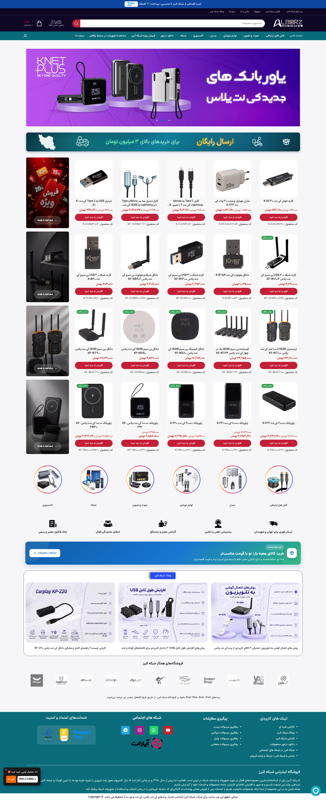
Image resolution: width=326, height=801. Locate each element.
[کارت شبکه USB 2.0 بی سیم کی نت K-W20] (94, 253)
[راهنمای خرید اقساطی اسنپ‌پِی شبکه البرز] (82, 735)
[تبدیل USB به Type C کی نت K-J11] (94, 179)
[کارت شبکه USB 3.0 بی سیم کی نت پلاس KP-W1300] (186, 253)
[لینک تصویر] (146, 743)
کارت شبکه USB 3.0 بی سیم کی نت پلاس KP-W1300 (186, 277)
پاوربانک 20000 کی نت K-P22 (279, 423)
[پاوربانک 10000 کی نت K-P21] (232, 401)
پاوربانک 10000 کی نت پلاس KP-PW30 (94, 425)
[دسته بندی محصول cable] (278, 485)
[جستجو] (76, 23)
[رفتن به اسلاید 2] (163, 120)
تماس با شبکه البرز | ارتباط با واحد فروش (272, 756)
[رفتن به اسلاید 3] (157, 120)
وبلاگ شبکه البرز (286, 733)
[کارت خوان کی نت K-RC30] (278, 179)
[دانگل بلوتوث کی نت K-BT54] (232, 253)
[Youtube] (168, 730)
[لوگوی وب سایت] (288, 23)
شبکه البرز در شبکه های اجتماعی (277, 750)
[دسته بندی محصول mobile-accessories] (186, 485)
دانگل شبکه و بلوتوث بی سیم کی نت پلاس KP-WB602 (140, 277)
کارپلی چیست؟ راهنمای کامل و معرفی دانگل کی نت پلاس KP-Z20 (70, 648)
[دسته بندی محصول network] (94, 485)
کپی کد (11, 779)
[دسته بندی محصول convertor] (232, 485)
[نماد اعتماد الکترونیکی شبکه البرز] (48, 735)
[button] (278, 217)
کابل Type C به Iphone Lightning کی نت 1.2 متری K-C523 (186, 205)
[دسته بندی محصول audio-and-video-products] (140, 485)
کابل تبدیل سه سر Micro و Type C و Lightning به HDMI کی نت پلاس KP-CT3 (140, 205)
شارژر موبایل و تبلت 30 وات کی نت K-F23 (232, 203)
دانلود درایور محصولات (282, 744)
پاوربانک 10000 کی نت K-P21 (232, 423)
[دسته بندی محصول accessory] (47, 485)
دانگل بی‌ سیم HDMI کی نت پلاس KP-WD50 (140, 351)
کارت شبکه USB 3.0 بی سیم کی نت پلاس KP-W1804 (278, 277)
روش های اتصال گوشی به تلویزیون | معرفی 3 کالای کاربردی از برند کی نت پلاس (256, 648)
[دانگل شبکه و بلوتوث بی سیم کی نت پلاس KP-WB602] (140, 253)
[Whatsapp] (154, 730)
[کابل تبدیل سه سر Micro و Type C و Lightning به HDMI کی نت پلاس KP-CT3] (140, 179)
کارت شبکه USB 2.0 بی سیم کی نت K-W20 (93, 277)
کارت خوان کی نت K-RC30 (278, 201)
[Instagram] (139, 730)
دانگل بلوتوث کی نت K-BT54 (232, 275)
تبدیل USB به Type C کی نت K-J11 (94, 203)
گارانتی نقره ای (287, 727)
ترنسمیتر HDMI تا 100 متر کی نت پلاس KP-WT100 (278, 351)
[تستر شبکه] (163, 87)
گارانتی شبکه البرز (285, 739)
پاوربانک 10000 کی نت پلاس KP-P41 (140, 425)
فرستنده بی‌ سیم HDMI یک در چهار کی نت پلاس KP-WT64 (232, 351)
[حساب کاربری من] (25, 35)
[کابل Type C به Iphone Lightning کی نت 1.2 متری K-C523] (186, 179)
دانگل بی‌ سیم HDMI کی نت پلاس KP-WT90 (94, 351)
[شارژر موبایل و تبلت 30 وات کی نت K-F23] (232, 179)
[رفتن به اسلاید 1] (169, 120)
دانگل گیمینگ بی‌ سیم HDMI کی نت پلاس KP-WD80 (186, 351)
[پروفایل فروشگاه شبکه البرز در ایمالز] (64, 734)
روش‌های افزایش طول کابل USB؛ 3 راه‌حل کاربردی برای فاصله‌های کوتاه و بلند (163, 648)
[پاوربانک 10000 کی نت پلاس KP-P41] (140, 401)
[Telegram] (125, 730)
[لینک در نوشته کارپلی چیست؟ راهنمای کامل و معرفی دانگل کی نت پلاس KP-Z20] (70, 612)
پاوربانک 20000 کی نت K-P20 (186, 423)
